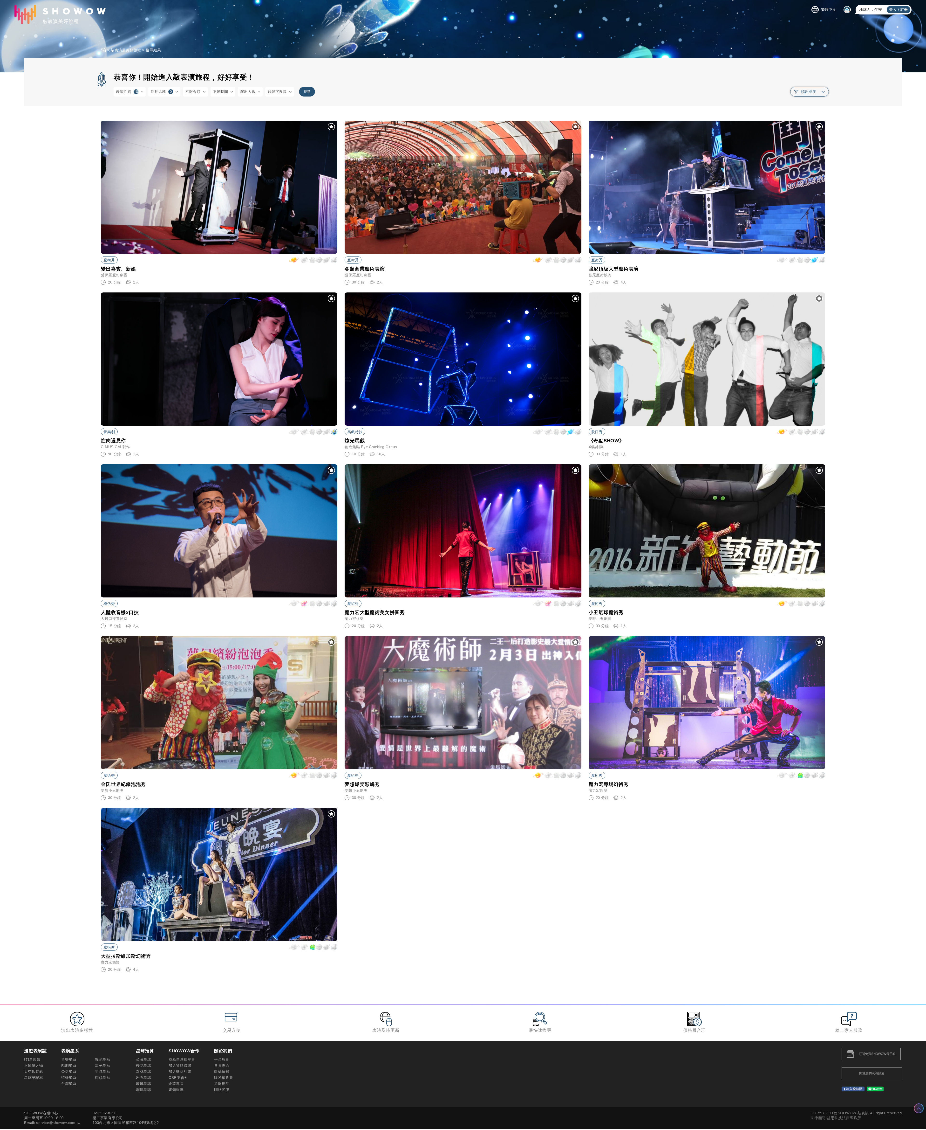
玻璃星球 (143, 1083)
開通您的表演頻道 (871, 1073)
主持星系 (102, 1071)
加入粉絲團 (854, 1089)
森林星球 (143, 1071)
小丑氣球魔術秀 (606, 612)
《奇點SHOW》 (606, 440)
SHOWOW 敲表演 (60, 14)
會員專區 (221, 1065)
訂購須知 (221, 1071)
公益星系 (68, 1071)
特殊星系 (68, 1077)
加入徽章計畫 (180, 1071)
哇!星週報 (32, 1059)
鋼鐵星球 (143, 1090)
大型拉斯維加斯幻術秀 (126, 956)
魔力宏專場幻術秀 (609, 784)
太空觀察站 (33, 1071)
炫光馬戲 (355, 440)
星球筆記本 (33, 1077)
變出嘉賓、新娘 (118, 268)
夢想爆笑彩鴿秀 (362, 784)
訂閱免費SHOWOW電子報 (877, 1054)
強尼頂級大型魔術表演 (614, 268)
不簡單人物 (33, 1065)
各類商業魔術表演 (365, 268)
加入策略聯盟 (180, 1065)
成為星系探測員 (182, 1059)
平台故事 (221, 1059)
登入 (893, 9)
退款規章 (221, 1083)
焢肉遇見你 (113, 440)
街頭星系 (102, 1077)
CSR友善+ (178, 1077)
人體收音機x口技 (120, 612)
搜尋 (307, 91)
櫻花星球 (143, 1065)
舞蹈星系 (102, 1059)
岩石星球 (143, 1077)
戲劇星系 (68, 1065)
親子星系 (102, 1065)
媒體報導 (176, 1090)
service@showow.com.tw (58, 1123)
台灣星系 (68, 1083)
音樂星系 (68, 1059)
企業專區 (176, 1083)
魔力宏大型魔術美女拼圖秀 (375, 612)
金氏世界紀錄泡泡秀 (123, 784)
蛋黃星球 (143, 1059)
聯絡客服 (221, 1090)
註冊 (904, 9)
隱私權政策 (223, 1077)
